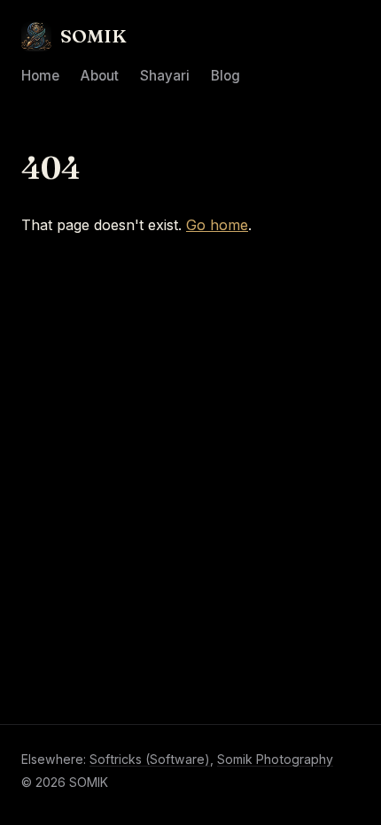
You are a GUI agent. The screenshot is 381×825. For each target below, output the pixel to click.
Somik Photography (275, 759)
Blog (225, 75)
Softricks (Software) (149, 759)
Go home (217, 225)
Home (40, 75)
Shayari (165, 75)
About (100, 75)
